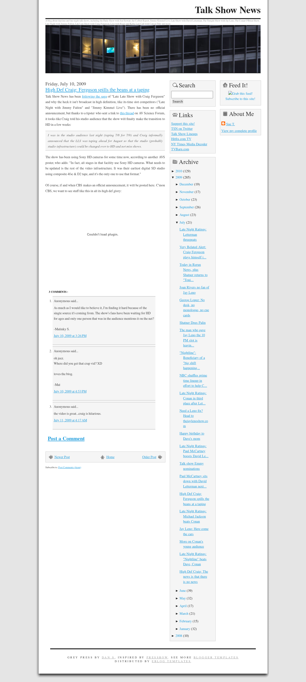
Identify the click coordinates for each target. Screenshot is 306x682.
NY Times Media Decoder (189, 144)
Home (110, 457)
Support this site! (183, 123)
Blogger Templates (216, 657)
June (183, 590)
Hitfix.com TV (181, 138)
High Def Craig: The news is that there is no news (194, 576)
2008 (178, 635)
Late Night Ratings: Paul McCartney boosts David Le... (194, 451)
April (183, 605)
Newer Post (62, 457)
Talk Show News (228, 9)
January (185, 628)
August (184, 214)
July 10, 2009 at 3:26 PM (70, 335)
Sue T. (230, 124)
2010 (178, 171)
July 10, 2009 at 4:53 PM (70, 391)
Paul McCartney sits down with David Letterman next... (194, 481)
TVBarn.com (180, 149)
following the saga (94, 96)
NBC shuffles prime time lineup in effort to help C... (193, 380)
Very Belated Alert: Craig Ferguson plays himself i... (193, 252)
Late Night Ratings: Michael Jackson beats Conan (193, 516)
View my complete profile (239, 130)
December (186, 184)
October (185, 199)
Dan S (108, 657)
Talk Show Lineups (184, 133)
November (187, 191)
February (186, 621)
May (183, 598)
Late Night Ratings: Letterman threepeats (193, 234)
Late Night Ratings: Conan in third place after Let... (193, 398)
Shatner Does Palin (193, 322)
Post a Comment (66, 438)
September (187, 207)
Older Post (149, 457)
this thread (127, 113)
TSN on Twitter (182, 128)
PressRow (157, 657)
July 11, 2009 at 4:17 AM (70, 420)
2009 (178, 177)
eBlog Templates (171, 661)
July (182, 222)
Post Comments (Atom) (69, 467)
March (184, 613)
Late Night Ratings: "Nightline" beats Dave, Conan (193, 558)
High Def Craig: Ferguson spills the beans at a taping (97, 89)
